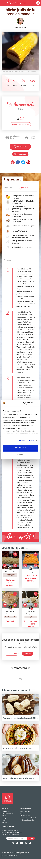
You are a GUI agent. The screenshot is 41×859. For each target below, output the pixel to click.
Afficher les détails (26, 441)
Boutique (4, 818)
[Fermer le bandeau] (37, 403)
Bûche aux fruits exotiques (10, 582)
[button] (3, 3)
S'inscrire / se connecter (11, 853)
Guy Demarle (5, 811)
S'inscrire (27, 654)
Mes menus (22, 154)
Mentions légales (25, 816)
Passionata (10, 621)
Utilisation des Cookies (27, 820)
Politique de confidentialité (28, 818)
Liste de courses (28, 188)
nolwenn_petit (31, 572)
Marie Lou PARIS (10, 572)
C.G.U (22, 813)
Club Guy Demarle (7, 813)
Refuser (20, 454)
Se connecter (11, 654)
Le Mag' (4, 816)
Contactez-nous (25, 811)
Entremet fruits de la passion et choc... (30, 578)
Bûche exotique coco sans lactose (30, 624)
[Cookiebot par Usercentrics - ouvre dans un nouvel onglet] (24, 403)
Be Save (4, 820)
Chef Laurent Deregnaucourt (10, 612)
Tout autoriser (20, 448)
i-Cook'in (4, 822)
